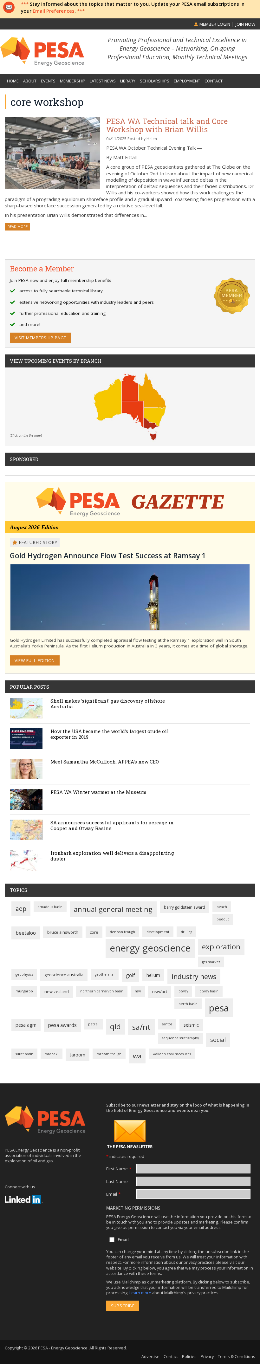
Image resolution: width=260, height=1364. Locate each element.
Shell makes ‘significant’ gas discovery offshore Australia (107, 703)
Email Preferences (54, 11)
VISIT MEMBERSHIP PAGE (40, 338)
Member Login (214, 24)
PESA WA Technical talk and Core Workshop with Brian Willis (167, 125)
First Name (118, 1169)
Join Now (245, 24)
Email (113, 1194)
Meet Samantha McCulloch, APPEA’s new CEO (104, 761)
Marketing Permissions (133, 1208)
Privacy (207, 1356)
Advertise (150, 1356)
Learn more (140, 1293)
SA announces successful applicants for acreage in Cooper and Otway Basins (112, 825)
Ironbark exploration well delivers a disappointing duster (112, 855)
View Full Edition (35, 660)
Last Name (117, 1181)
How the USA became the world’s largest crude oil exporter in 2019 (109, 734)
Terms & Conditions (236, 1356)
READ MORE (18, 226)
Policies (189, 1356)
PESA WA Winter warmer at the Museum (98, 792)
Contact (171, 1356)
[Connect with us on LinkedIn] (24, 1199)
